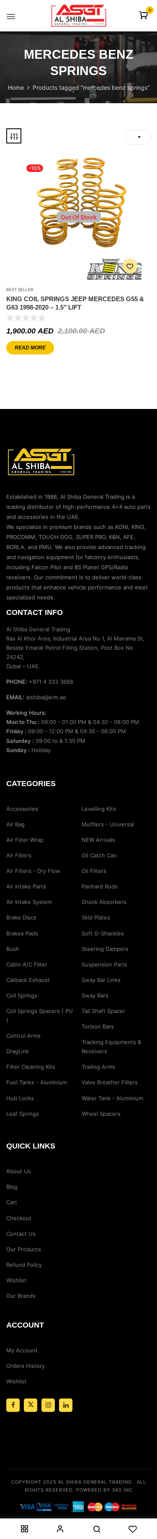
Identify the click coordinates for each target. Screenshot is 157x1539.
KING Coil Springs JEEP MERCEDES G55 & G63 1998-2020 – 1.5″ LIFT (75, 303)
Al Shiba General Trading (95, 1482)
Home (16, 87)
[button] (145, 16)
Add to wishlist (130, 266)
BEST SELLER (19, 289)
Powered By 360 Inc (104, 1490)
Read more (30, 348)
